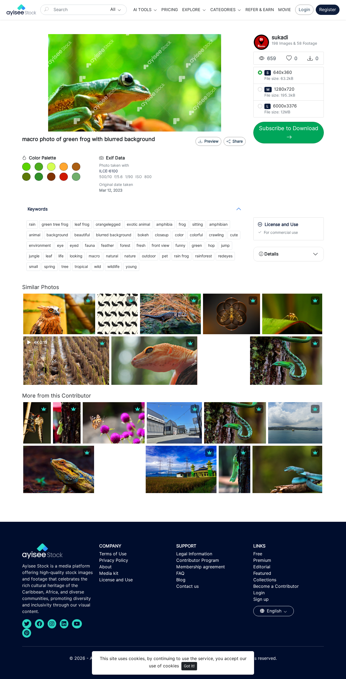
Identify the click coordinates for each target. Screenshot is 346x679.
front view (160, 245)
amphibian (218, 224)
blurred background (113, 235)
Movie (284, 9)
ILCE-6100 (108, 171)
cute (234, 235)
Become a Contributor (276, 586)
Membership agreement (200, 566)
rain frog (181, 256)
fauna (90, 245)
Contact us (187, 586)
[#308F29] (39, 177)
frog (182, 224)
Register (327, 9)
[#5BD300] (26, 167)
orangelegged (108, 224)
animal (34, 235)
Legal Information (194, 553)
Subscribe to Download (288, 128)
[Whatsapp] (220, 148)
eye (60, 245)
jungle (34, 256)
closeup (162, 235)
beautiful (82, 235)
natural (112, 256)
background (57, 235)
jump (225, 245)
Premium (262, 560)
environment (40, 245)
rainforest (203, 256)
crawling (216, 235)
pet (165, 256)
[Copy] (238, 148)
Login (304, 9)
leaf (49, 256)
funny (180, 245)
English (274, 611)
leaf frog (82, 224)
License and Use (116, 579)
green (197, 245)
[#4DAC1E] (39, 167)
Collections (264, 579)
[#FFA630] (63, 167)
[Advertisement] (293, 181)
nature (130, 256)
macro (94, 256)
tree (64, 266)
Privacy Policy (113, 560)
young (131, 266)
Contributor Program (197, 560)
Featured (262, 573)
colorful (196, 235)
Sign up (261, 599)
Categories (223, 9)
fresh (141, 245)
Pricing (169, 9)
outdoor (149, 256)
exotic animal (138, 224)
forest (125, 245)
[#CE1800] (63, 177)
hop (211, 245)
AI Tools (143, 9)
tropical (81, 266)
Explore (191, 9)
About (105, 566)
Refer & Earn (259, 9)
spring (49, 266)
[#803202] (51, 177)
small (33, 266)
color (179, 235)
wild (97, 266)
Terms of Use (113, 553)
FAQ (180, 573)
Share (237, 141)
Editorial (261, 566)
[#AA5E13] (76, 167)
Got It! (189, 666)
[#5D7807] (26, 177)
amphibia (164, 224)
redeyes (225, 256)
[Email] (229, 148)
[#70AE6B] (76, 177)
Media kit (108, 573)
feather (107, 245)
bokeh (143, 235)
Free (257, 553)
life (61, 256)
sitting (197, 224)
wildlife (113, 266)
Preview (211, 141)
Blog (180, 579)
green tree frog (55, 224)
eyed (74, 245)
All (113, 9)
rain (32, 224)
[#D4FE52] (51, 167)
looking (76, 256)
